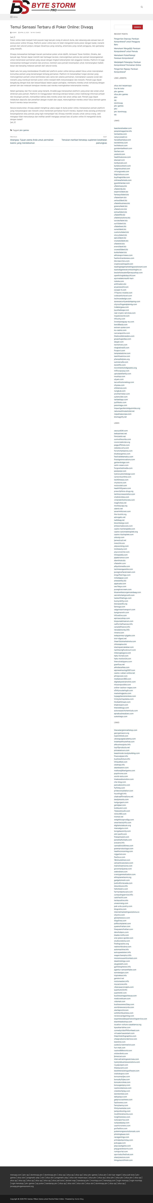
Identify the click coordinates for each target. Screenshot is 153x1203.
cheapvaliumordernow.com (125, 1039)
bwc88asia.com (120, 324)
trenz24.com (119, 543)
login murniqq (136, 1180)
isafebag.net (119, 520)
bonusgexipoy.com (122, 1085)
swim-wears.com (121, 465)
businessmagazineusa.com (125, 996)
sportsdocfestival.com (123, 1154)
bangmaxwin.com (121, 612)
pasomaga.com (120, 405)
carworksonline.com (122, 477)
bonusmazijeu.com (122, 1076)
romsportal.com (121, 1151)
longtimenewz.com (122, 1117)
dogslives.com (120, 920)
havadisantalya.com (122, 140)
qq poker (40, 1183)
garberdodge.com (121, 462)
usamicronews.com (122, 1125)
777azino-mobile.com (123, 293)
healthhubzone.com (122, 157)
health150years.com (122, 488)
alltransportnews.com (123, 255)
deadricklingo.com (122, 961)
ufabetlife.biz (119, 215)
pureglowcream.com (122, 589)
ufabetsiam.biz (120, 197)
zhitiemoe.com (120, 388)
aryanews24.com (121, 287)
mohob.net (118, 817)
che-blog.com (120, 782)
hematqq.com (109, 1180)
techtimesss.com (121, 480)
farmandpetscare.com (123, 892)
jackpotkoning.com (122, 1111)
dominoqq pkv (36, 1175)
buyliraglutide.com (122, 177)
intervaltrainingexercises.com (126, 1059)
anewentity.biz (120, 581)
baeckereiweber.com (123, 128)
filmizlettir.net (120, 436)
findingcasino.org (121, 944)
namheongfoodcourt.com (125, 650)
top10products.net (122, 747)
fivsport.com (119, 350)
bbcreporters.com (121, 261)
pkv (115, 97)
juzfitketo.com (120, 402)
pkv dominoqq (120, 111)
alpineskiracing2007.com (124, 670)
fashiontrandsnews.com (124, 258)
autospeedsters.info (122, 952)
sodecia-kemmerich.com (124, 1045)
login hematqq (17, 1183)
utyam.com (119, 379)
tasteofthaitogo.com (122, 598)
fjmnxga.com (119, 607)
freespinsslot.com (121, 837)
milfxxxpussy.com (121, 371)
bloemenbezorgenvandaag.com (127, 592)
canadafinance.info (122, 627)
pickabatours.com (121, 750)
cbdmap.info (119, 765)
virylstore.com (120, 482)
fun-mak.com (119, 1047)
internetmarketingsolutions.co (126, 912)
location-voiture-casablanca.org (127, 1024)
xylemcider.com (120, 397)
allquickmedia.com (122, 566)
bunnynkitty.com (121, 601)
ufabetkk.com (120, 563)
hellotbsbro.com (121, 889)
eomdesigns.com (121, 972)
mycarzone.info (120, 984)
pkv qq (26, 1175)
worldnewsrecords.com (124, 1007)
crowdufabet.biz (121, 249)
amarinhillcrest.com (122, 511)
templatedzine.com (122, 353)
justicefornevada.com (123, 883)
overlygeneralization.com (125, 874)
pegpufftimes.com (122, 445)
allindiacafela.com (121, 667)
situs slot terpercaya (122, 85)
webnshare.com (120, 871)
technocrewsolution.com (124, 494)
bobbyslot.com (120, 808)
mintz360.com (120, 814)
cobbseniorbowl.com (123, 296)
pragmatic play (33, 1177)
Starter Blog (79, 1199)
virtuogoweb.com (121, 171)
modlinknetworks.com (123, 1114)
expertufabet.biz (121, 192)
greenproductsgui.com (123, 848)
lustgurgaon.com (121, 802)
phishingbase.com (121, 1134)
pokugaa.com (120, 1143)
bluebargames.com (122, 454)
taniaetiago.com (121, 399)
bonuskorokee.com (122, 1082)
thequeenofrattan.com (123, 929)
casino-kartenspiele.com (124, 529)
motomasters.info (121, 981)
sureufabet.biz (120, 229)
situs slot (21, 1177)
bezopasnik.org (120, 604)
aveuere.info (119, 843)
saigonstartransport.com (124, 609)
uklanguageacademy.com (125, 739)
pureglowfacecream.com (124, 572)
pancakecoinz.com (122, 785)
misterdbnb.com (121, 1053)
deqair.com (119, 342)
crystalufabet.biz (121, 241)
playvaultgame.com (122, 1146)
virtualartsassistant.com (124, 1033)
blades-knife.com (121, 935)
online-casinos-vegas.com (125, 687)
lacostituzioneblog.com (124, 382)
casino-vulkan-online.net (124, 673)
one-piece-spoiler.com (123, 938)
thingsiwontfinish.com (123, 1160)
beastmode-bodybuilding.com (127, 753)
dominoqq (118, 103)
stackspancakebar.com (124, 647)
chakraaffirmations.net (123, 796)
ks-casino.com (120, 330)
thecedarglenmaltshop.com (125, 730)
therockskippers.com (123, 661)
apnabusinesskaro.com (124, 713)
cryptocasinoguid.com (123, 264)
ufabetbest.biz (120, 226)
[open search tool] (142, 7)
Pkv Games (36, 32)
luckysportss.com (121, 1120)
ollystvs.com (119, 915)
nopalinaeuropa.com (122, 414)
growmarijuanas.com (123, 869)
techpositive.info (121, 900)
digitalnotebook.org (122, 825)
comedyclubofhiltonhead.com (126, 1030)
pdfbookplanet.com (122, 923)
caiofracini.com (120, 897)
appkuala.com (120, 583)
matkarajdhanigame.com (124, 770)
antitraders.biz (120, 284)
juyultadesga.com (121, 310)
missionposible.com (122, 684)
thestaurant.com (121, 1068)
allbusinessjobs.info (122, 744)
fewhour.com (119, 857)
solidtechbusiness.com (123, 1013)
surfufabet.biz (120, 223)
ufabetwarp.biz (120, 186)
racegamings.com (121, 1137)
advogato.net (119, 517)
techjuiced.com (120, 163)
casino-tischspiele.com (124, 534)
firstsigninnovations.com (124, 459)
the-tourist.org (120, 514)
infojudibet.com (120, 762)
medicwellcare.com (122, 998)
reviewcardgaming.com (124, 1016)
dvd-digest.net (120, 638)
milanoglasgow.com (122, 653)
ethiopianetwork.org (122, 877)
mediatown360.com (122, 679)
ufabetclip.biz (120, 189)
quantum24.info (120, 990)
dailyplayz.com (120, 1097)
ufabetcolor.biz (120, 209)
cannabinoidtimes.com (123, 845)
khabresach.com (121, 705)
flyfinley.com (119, 788)
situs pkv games (121, 94)
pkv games (24, 130)
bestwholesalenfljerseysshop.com (128, 272)
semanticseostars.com (123, 863)
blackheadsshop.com (123, 1021)
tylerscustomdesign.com (124, 474)
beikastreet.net (120, 433)
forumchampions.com (123, 451)
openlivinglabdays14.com (124, 275)
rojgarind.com (120, 854)
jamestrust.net (120, 540)
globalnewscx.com (122, 918)
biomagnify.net (120, 417)
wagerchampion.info (122, 955)
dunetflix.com (120, 365)
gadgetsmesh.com (122, 880)
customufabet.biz (121, 232)
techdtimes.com (121, 143)
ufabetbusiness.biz (122, 203)
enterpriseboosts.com (123, 526)
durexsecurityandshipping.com (127, 301)
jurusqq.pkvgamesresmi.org (22, 1186)
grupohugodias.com (122, 339)
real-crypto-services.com (125, 313)
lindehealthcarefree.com (124, 741)
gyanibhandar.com (122, 183)
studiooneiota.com (122, 941)
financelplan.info (121, 756)
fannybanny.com (121, 1105)
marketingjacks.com (122, 693)
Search (137, 27)
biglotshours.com (121, 174)
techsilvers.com (120, 345)
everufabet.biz (120, 246)
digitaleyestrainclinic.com (125, 682)
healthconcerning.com (123, 851)
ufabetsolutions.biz (122, 218)
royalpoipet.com (121, 1065)
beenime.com (119, 1042)
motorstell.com (120, 485)
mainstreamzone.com (123, 866)
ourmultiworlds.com (122, 439)
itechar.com (119, 151)
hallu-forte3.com (121, 656)
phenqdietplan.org (122, 359)
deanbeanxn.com (121, 767)
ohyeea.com (119, 385)
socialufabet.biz (121, 220)
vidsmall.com (119, 1001)
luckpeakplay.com (121, 1123)
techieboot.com (120, 145)
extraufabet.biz (120, 212)
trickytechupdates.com (124, 699)
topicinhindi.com (121, 736)
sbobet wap (71, 1180)
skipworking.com (121, 546)
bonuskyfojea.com (122, 1079)
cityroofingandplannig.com (125, 304)
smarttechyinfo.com (122, 822)
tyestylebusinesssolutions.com (127, 1062)
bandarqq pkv (83, 1180)
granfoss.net (119, 664)
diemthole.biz (120, 560)
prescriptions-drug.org (123, 491)
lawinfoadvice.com (122, 356)
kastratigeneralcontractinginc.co (128, 270)
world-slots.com (121, 776)
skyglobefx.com (121, 964)
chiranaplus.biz (120, 644)
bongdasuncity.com (122, 831)
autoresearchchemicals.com (126, 710)
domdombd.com (121, 1094)
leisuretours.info (121, 886)
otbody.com (119, 537)
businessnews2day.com (124, 1004)
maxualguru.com (121, 828)
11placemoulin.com (122, 811)
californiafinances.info (123, 624)
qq (115, 100)
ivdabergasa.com (121, 307)
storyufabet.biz (120, 235)
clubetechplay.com (122, 1091)
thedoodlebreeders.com (124, 336)
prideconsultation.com (123, 791)
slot (42, 1177)
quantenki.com (120, 993)
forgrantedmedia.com (123, 468)
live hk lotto (119, 88)
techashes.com (120, 134)
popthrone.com (120, 773)
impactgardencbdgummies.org (127, 408)
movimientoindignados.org (125, 368)
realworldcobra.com (122, 946)
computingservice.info (123, 895)
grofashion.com (120, 1128)
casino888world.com (123, 1050)
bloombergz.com (121, 523)
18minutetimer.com (122, 860)
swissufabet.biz (120, 200)
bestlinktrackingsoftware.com (126, 1071)
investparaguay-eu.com (124, 321)
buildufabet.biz (120, 252)
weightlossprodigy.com (124, 819)
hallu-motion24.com (122, 659)
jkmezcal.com (120, 1056)
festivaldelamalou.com (123, 456)
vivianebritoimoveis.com (124, 500)
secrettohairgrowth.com (124, 595)
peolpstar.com (120, 471)
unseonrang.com (121, 903)
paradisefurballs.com (123, 840)
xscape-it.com (120, 290)
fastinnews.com (120, 1102)
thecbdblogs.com (121, 708)
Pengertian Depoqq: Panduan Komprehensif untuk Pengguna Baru (127, 42)
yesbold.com (119, 154)
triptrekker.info (120, 975)
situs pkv (103, 1175)
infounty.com (119, 319)
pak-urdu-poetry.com (123, 906)
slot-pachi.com (120, 834)
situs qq (61, 1175)
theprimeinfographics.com (125, 1036)
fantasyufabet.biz (121, 194)
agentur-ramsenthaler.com (125, 970)
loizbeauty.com (120, 549)
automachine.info (121, 949)
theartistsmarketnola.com (125, 641)
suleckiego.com (120, 716)
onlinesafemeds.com (122, 180)
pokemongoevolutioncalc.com (127, 1131)
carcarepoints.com (122, 333)
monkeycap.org (120, 506)
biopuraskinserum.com (123, 621)
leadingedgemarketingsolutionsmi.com (130, 267)
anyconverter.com (121, 552)
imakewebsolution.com (124, 779)
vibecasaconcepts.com (124, 987)
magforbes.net (120, 503)
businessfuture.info (122, 759)
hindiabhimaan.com (122, 702)
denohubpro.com (121, 932)
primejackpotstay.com (123, 1140)
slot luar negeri (114, 1175)
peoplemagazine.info (123, 131)
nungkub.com (120, 391)
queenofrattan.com (122, 926)
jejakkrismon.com (121, 557)
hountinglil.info (120, 793)
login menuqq (123, 1180)
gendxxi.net (119, 978)
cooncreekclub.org (122, 442)
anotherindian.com (122, 394)
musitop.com (119, 376)
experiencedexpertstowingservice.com (130, 1019)
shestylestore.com (122, 1157)
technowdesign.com (122, 298)
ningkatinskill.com (121, 347)
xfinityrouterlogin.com (123, 690)
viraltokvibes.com (121, 497)
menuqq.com (15, 1175)
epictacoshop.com (122, 618)
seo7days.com (120, 586)
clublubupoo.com (121, 1073)
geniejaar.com (120, 805)
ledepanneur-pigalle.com (124, 635)
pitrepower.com (120, 676)
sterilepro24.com (121, 1010)
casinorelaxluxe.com (122, 1088)
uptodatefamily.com (122, 373)
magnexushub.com (122, 168)
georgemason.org (121, 733)
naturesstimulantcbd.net (124, 411)
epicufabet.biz (120, 238)
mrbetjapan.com (121, 578)
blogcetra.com (120, 909)
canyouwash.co (120, 137)
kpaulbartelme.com (122, 1027)
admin (14, 32)
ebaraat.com (119, 160)
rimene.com (119, 633)
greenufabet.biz (120, 206)
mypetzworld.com (121, 316)
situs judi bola (129, 1175)
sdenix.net (118, 508)
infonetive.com (120, 615)
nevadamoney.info (122, 630)
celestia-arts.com (121, 448)
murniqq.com (96, 1180)
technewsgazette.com (123, 569)
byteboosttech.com (122, 166)
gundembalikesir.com (123, 148)
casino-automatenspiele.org (126, 532)
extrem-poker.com (122, 327)
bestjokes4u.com (121, 799)
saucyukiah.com (121, 430)
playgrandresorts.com (123, 1149)
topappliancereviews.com (125, 696)
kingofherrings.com (122, 575)
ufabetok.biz (119, 244)
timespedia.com (121, 555)
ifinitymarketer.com (122, 1108)
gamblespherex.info (122, 967)
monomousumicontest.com (125, 958)
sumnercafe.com (121, 362)
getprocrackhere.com (123, 1099)
